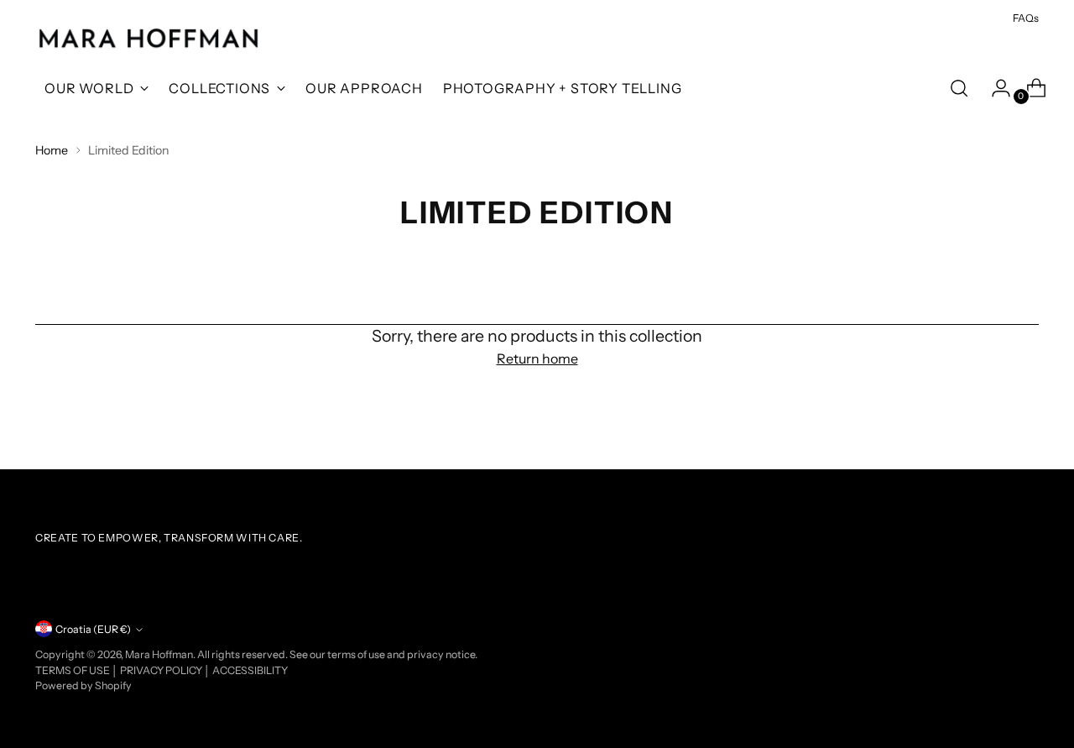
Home (51, 150)
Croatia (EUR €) (93, 629)
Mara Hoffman (159, 654)
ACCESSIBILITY (250, 670)
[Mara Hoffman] (148, 39)
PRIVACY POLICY (162, 670)
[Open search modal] (959, 88)
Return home (537, 358)
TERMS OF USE (73, 670)
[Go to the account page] (994, 88)
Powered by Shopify (83, 685)
